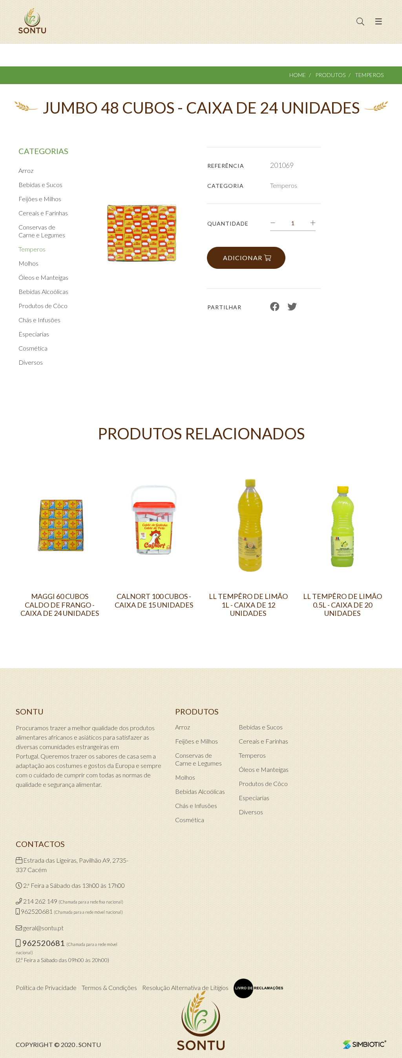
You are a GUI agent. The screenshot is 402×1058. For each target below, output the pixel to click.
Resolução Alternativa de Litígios (185, 987)
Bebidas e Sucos (40, 184)
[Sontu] (32, 21)
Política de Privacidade (46, 987)
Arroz (25, 170)
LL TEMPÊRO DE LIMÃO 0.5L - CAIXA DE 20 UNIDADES (342, 604)
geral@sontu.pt (43, 927)
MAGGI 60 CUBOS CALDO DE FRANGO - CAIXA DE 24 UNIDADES (59, 604)
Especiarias (33, 334)
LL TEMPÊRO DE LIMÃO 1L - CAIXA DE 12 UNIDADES (248, 604)
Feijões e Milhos (39, 198)
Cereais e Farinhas (43, 213)
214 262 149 (40, 901)
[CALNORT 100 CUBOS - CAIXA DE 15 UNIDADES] (153, 528)
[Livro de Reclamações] (258, 988)
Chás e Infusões (39, 319)
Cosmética (33, 348)
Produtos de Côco (43, 305)
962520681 (37, 911)
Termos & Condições (109, 987)
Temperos (369, 75)
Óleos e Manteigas (43, 277)
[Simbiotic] (364, 1044)
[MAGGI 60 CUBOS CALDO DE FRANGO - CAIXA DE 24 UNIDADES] (59, 528)
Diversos (30, 362)
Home (297, 75)
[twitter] (292, 306)
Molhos (28, 263)
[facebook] (275, 306)
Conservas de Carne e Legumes (41, 231)
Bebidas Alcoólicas (43, 291)
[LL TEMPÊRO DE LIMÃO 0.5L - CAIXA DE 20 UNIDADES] (342, 528)
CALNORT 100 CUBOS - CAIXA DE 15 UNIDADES (154, 600)
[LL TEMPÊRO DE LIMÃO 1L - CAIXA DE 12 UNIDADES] (248, 528)
